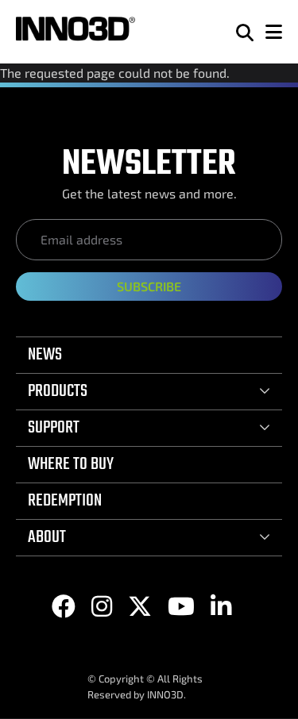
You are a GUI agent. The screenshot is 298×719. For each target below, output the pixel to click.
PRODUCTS (57, 391)
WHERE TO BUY (71, 464)
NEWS (45, 354)
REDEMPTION (65, 500)
